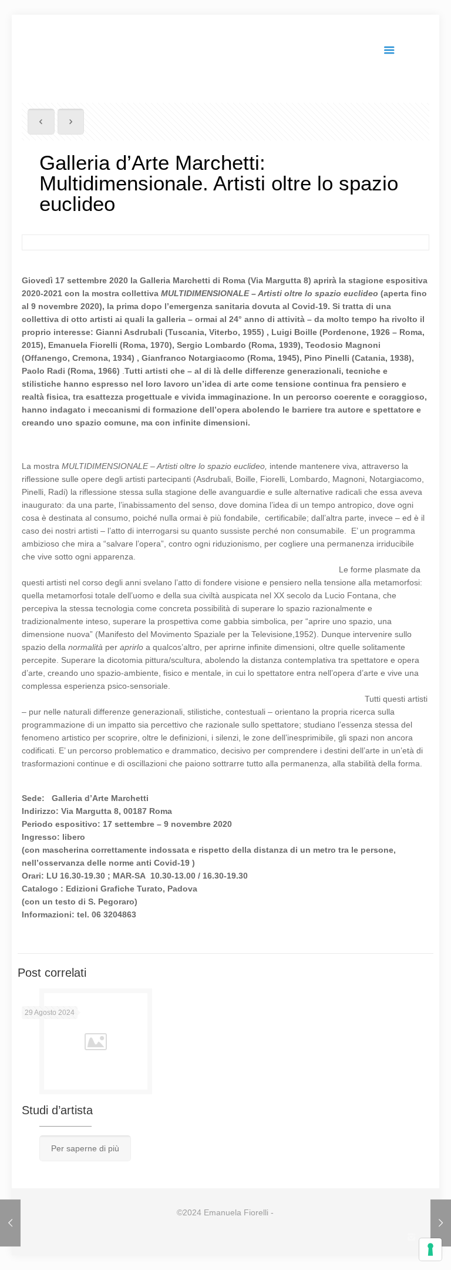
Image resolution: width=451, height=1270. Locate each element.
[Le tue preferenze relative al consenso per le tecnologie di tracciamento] (430, 1249)
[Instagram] (411, 1237)
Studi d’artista (57, 1110)
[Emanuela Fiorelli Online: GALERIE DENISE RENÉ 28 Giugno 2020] (10, 1222)
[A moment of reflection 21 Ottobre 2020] (440, 1222)
